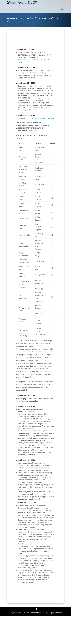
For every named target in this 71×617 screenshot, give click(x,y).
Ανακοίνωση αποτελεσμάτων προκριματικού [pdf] (36, 118)
